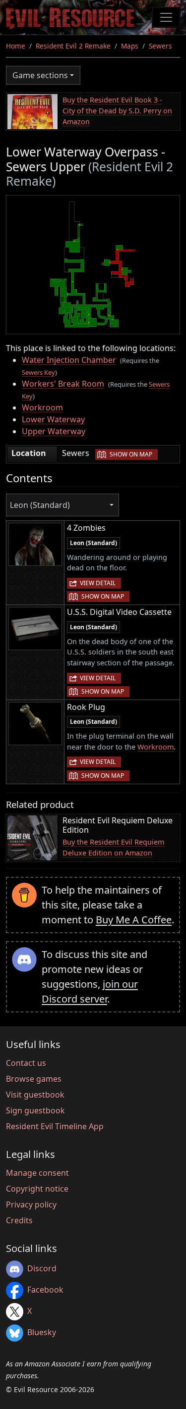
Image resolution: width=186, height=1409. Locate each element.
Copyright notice (37, 1188)
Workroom (42, 407)
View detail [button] (98, 583)
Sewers (160, 45)
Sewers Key (38, 372)
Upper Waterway (53, 431)
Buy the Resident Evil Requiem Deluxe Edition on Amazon (113, 847)
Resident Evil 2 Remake (73, 45)
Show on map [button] (131, 454)
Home (15, 45)
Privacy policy (31, 1204)
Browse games (34, 1078)
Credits (19, 1220)
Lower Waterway (53, 419)
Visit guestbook (35, 1094)
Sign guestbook (35, 1110)
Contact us (26, 1062)
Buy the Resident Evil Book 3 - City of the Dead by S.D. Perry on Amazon (117, 110)
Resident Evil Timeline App (55, 1126)
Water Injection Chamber (69, 359)
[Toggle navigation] (166, 17)
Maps (129, 45)
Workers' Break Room (63, 383)
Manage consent (37, 1172)
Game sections (40, 75)
